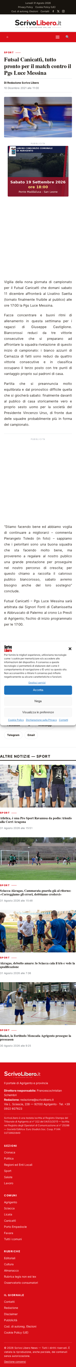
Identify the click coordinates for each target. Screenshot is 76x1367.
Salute (8, 1177)
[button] (70, 649)
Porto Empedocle (15, 1226)
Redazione (11, 1307)
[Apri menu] (57, 37)
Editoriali (9, 1258)
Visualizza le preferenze (38, 712)
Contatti (63, 719)
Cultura (9, 1264)
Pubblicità (10, 1320)
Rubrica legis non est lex (20, 1276)
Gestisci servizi (37, 682)
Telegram (13, 735)
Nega (38, 701)
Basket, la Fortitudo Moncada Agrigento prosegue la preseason (35, 1037)
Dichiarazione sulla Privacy (41, 719)
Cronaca (9, 1152)
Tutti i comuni (13, 1239)
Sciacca (9, 1208)
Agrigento (10, 1202)
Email (31, 735)
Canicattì (10, 1220)
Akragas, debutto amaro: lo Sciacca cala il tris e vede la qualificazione (37, 965)
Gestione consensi (15, 1361)
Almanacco (11, 1270)
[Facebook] (53, 11)
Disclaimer (11, 1314)
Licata (8, 1214)
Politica (9, 1158)
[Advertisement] (38, 239)
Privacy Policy (25, 7)
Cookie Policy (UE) (45, 7)
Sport (9, 52)
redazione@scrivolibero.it (37, 1099)
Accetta (38, 690)
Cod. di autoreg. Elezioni (24, 11)
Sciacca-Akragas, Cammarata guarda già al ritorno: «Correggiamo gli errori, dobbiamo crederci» (35, 892)
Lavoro (8, 1183)
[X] (58, 11)
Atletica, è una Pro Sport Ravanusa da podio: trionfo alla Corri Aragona (36, 820)
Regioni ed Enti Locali (18, 1164)
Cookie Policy (16, 719)
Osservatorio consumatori (21, 1282)
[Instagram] (63, 11)
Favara (8, 1233)
